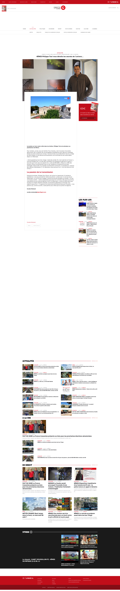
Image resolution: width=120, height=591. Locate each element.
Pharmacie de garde (85, 32)
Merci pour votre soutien (72, 587)
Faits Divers (68, 28)
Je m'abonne (84, 118)
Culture (86, 28)
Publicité (39, 32)
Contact (44, 587)
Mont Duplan (36, 225)
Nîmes (29, 225)
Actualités (33, 28)
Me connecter (113, 7)
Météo (31, 32)
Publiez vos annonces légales (52, 32)
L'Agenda (94, 28)
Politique (42, 28)
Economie (51, 28)
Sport (60, 28)
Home (24, 28)
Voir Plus (94, 417)
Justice (78, 28)
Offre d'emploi (86, 578)
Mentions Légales (51, 587)
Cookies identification (60, 587)
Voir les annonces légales (70, 32)
